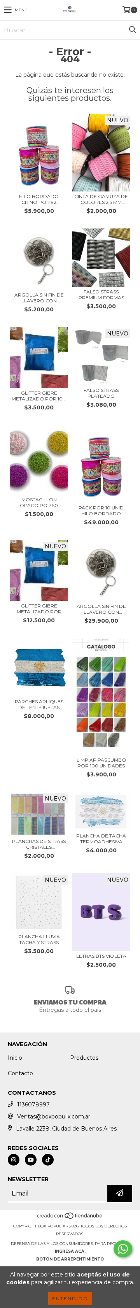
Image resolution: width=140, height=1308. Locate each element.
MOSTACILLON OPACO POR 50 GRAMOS (39, 502)
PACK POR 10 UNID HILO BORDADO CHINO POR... (101, 510)
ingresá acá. (70, 1251)
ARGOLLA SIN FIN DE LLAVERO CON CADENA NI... (39, 298)
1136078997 (33, 1104)
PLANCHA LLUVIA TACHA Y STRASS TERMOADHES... (39, 939)
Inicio (15, 1057)
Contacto (20, 1073)
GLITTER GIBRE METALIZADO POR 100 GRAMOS (39, 396)
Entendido (70, 1298)
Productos (84, 1057)
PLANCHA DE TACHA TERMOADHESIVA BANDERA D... (101, 838)
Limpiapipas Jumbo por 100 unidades (101, 763)
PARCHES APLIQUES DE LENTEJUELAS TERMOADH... (39, 704)
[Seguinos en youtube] (31, 1160)
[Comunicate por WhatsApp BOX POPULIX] (123, 1248)
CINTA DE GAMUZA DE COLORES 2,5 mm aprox (101, 199)
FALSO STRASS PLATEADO (101, 393)
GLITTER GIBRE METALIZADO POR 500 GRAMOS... (39, 608)
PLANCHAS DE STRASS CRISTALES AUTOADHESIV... (39, 844)
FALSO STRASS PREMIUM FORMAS (101, 294)
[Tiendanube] (70, 1218)
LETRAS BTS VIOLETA (101, 956)
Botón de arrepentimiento (70, 1259)
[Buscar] (132, 30)
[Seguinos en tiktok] (48, 1160)
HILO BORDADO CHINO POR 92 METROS (39, 199)
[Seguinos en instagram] (13, 1160)
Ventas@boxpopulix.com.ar (53, 1116)
